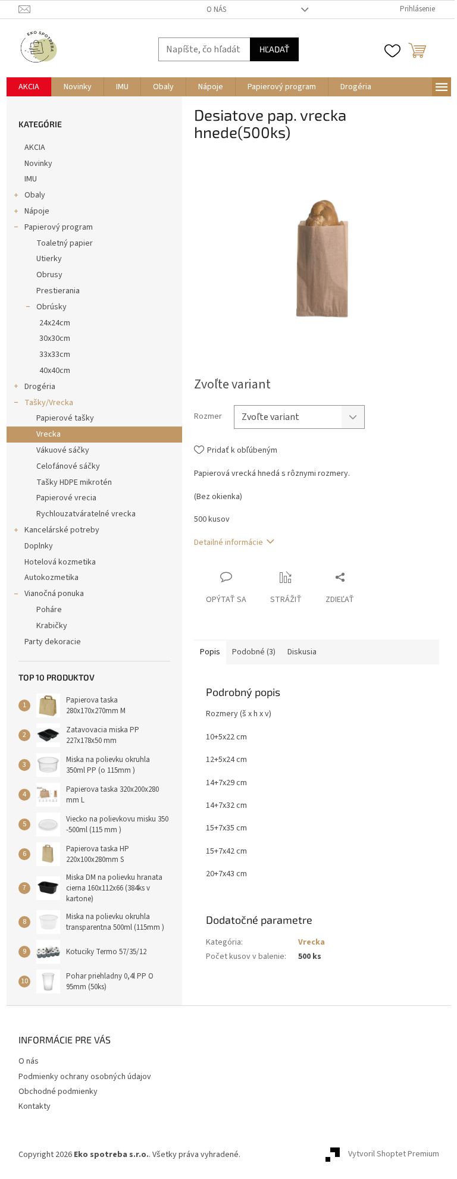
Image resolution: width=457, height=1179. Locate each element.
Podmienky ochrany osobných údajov (84, 1077)
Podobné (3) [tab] (254, 652)
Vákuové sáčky (62, 450)
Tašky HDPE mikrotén (74, 482)
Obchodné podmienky (58, 1092)
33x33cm (54, 354)
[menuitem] (29, 86)
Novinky (38, 164)
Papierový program (58, 227)
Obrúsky (51, 307)
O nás (216, 9)
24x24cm (54, 323)
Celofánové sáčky (68, 466)
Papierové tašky (65, 418)
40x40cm (54, 371)
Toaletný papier (64, 243)
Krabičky (51, 626)
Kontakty (34, 1106)
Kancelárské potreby (61, 530)
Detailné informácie (228, 542)
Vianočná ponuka (54, 594)
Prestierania (58, 291)
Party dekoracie (52, 642)
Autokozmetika (51, 578)
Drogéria (39, 387)
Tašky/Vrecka (48, 403)
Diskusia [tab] (302, 652)
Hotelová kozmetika (60, 562)
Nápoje (36, 211)
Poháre (49, 610)
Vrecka (48, 434)
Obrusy (49, 275)
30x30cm (54, 338)
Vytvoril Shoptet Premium (393, 1155)
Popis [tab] (210, 652)
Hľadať (274, 49)
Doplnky (38, 546)
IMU (30, 179)
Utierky (49, 259)
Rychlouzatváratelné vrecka (86, 514)
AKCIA (34, 147)
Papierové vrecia (66, 498)
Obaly (34, 195)
